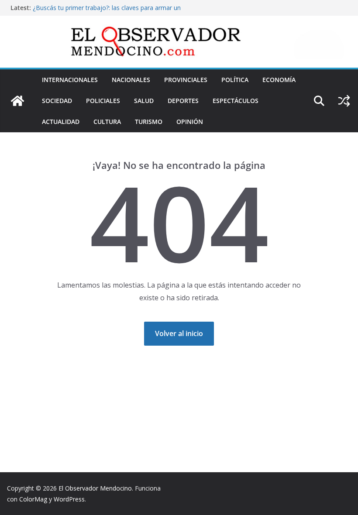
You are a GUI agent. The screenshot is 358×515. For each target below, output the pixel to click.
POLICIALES (103, 100)
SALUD (144, 100)
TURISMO (148, 121)
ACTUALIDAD (60, 121)
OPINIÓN (189, 121)
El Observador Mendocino (95, 488)
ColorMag (33, 499)
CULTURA (107, 121)
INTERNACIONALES (70, 80)
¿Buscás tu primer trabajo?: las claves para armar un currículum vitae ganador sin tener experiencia (107, 12)
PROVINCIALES (185, 80)
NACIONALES (131, 80)
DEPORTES (183, 100)
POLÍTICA (234, 80)
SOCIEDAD (57, 100)
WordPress (69, 499)
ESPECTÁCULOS (235, 100)
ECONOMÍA (279, 80)
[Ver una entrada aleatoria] (344, 101)
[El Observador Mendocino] (17, 101)
